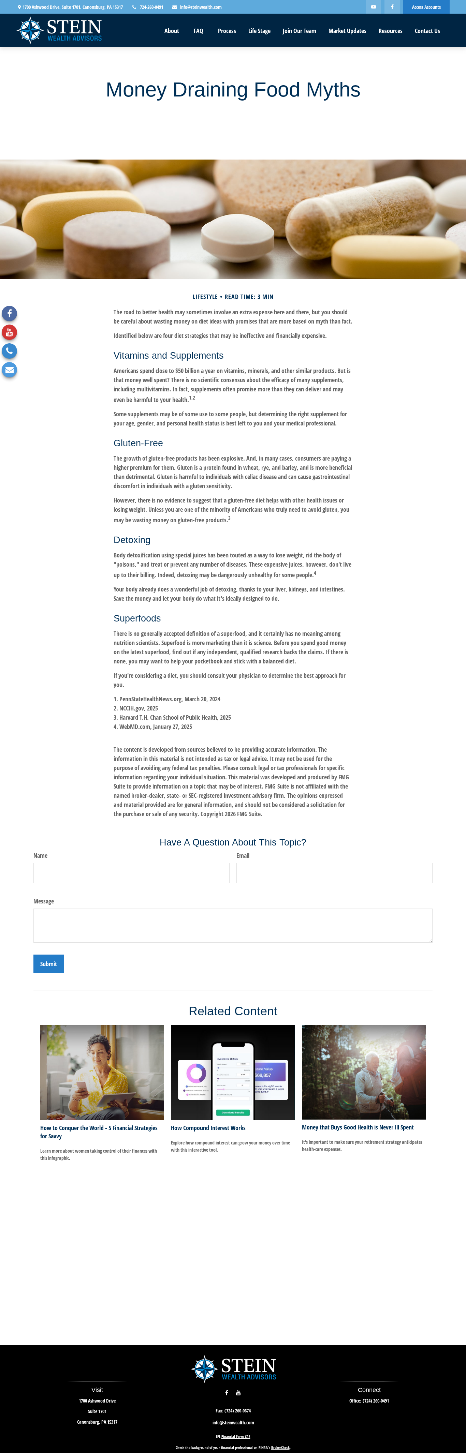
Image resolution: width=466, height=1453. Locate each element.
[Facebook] (392, 7)
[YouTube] (373, 7)
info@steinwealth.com (201, 7)
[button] (172, 30)
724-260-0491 (151, 7)
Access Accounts (426, 7)
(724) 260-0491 (376, 1400)
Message (43, 901)
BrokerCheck (280, 1447)
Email (242, 855)
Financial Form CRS (235, 1436)
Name (40, 855)
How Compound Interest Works (208, 1128)
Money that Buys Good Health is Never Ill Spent (358, 1127)
